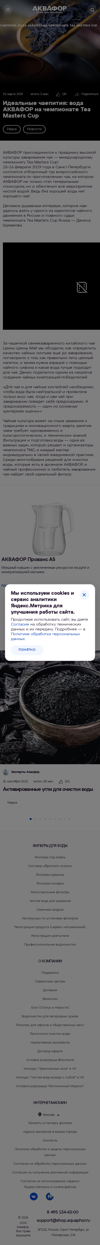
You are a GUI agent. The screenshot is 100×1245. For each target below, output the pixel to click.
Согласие (20, 624)
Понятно (27, 650)
